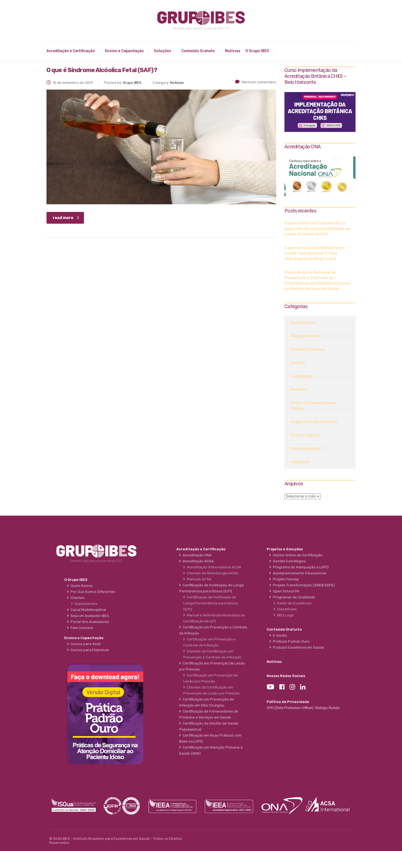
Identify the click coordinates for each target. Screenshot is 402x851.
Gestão (298, 363)
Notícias (232, 51)
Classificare (286, 609)
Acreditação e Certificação (70, 51)
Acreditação (303, 322)
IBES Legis (284, 615)
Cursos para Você (85, 644)
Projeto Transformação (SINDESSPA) (303, 585)
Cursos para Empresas (89, 650)
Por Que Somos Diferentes (92, 592)
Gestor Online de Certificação (296, 555)
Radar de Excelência (293, 603)
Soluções (162, 51)
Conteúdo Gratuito (198, 51)
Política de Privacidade (288, 702)
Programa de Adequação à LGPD (300, 567)
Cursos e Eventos (308, 349)
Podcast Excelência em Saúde (314, 406)
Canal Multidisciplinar (87, 610)
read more (63, 217)
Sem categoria (305, 435)
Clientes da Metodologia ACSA (211, 573)
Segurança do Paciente (314, 421)
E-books (279, 635)
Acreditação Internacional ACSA (213, 567)
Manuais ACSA (198, 579)
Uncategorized (306, 448)
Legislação (301, 376)
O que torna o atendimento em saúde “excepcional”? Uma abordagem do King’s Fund (314, 253)
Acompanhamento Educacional (298, 573)
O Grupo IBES (257, 51)
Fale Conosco (81, 628)
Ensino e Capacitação (124, 51)
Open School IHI (285, 591)
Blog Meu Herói (305, 336)
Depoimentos (85, 604)
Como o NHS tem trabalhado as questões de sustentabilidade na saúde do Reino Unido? (317, 229)
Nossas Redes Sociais (286, 676)
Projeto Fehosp (285, 579)
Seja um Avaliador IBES (89, 616)
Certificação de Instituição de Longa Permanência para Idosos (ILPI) (210, 603)
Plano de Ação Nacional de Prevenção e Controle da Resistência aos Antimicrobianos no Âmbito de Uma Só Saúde (317, 280)
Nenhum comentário (259, 82)
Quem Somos (81, 586)
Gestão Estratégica (288, 561)
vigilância (300, 462)
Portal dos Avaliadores (89, 622)
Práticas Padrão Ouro (290, 641)
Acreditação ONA (196, 555)
